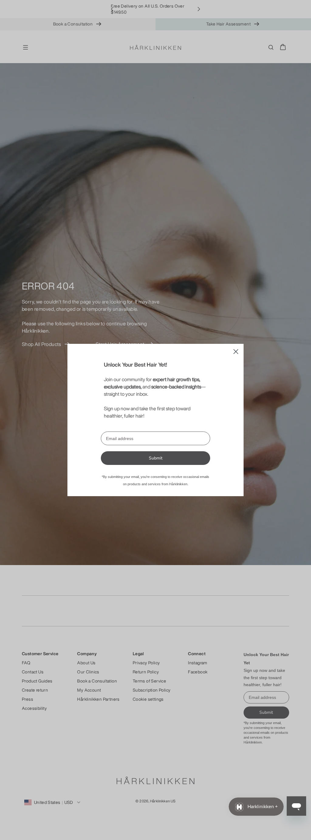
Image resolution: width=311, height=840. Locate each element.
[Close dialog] (236, 351)
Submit (155, 458)
